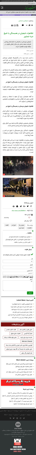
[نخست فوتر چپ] (18, 445)
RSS (5, 415)
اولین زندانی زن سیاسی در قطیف (22, 242)
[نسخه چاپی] (12, 25)
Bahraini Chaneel (27, 341)
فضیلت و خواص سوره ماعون (25, 369)
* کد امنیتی (30, 271)
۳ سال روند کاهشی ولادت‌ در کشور (21, 399)
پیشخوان (31, 21)
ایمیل (31, 265)
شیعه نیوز (21, 228)
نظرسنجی (22, 415)
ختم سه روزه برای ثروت (26, 337)
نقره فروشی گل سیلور (26, 353)
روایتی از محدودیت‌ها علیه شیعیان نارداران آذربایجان (17, 396)
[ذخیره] (17, 25)
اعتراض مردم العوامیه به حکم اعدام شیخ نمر (19, 237)
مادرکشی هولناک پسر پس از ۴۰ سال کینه (22, 318)
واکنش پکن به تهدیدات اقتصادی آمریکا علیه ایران (20, 315)
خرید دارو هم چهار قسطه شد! (23, 404)
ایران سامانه (14, 436)
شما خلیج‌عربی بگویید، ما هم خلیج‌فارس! (22, 304)
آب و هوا (10, 411)
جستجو (16, 415)
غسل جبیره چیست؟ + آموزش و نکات (20, 401)
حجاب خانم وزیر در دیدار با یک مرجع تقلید (21, 309)
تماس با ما (27, 411)
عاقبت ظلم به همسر (11, 330)
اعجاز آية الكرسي (28, 334)
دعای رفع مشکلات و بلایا (10, 337)
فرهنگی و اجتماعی (23, 21)
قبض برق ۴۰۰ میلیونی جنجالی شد (23, 375)
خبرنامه (10, 415)
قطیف (6, 225)
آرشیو (21, 411)
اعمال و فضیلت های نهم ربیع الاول (23, 367)
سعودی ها (21, 225)
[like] (18, 217)
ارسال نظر (27, 221)
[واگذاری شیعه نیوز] (18, 15)
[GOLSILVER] (18, 383)
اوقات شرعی (3, 411)
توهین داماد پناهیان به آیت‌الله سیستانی (20, 393)
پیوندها (16, 411)
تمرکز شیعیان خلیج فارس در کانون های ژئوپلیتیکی (18, 240)
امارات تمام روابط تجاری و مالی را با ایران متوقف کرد (19, 372)
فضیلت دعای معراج (15, 334)
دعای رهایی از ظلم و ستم (26, 330)
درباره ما (34, 411)
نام (32, 259)
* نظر (31, 279)
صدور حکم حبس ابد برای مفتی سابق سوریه (21, 307)
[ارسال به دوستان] (15, 25)
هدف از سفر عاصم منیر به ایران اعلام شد (22, 312)
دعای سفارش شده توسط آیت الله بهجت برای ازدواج (19, 349)
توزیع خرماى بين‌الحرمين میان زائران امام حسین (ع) (19, 364)
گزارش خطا (27, 215)
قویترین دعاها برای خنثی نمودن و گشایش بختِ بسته (19, 345)
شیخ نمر (14, 225)
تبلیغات (28, 415)
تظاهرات (29, 228)
